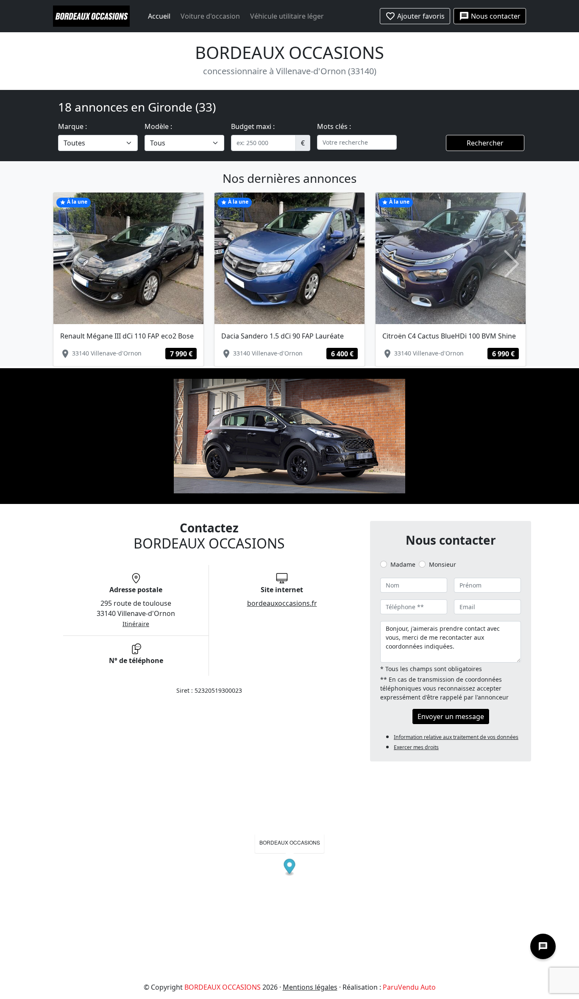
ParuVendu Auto (409, 987)
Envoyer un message (451, 716)
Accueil (159, 16)
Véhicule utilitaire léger (287, 16)
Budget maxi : (253, 126)
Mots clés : (334, 126)
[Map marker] (289, 867)
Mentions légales (310, 987)
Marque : (72, 126)
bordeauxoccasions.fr (282, 603)
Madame (402, 564)
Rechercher (485, 143)
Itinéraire (135, 624)
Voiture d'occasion (210, 16)
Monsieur (442, 564)
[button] (67, 264)
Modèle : (158, 126)
